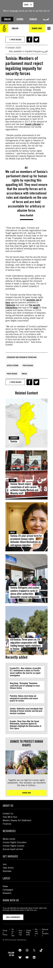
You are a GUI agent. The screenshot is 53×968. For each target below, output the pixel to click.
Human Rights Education (14, 842)
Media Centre (9, 839)
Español (20, 19)
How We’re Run (10, 817)
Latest (6, 878)
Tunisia (24, 374)
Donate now (26, 793)
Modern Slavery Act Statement (17, 820)
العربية (46, 19)
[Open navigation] (49, 28)
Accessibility (20, 933)
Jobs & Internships (13, 917)
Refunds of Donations (45, 932)
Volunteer (7, 871)
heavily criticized (33, 124)
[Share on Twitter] (36, 39)
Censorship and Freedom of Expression (21, 357)
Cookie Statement (28, 933)
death (35, 307)
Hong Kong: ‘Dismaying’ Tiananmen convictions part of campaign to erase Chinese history (25, 685)
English (7, 19)
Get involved (10, 856)
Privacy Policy (5, 933)
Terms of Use (12, 932)
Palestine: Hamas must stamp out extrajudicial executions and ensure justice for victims (24, 698)
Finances (7, 824)
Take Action (8, 867)
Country (14, 438)
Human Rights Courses (13, 845)
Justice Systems (12, 365)
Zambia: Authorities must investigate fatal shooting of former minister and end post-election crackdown (26, 711)
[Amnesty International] (4, 28)
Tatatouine (10, 305)
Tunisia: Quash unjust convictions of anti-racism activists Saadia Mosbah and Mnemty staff (24, 488)
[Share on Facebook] (29, 39)
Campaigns (8, 889)
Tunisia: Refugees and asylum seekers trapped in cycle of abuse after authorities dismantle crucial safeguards (24, 592)
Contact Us (8, 813)
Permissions (36, 932)
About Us (8, 805)
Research (7, 893)
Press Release (28, 365)
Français (33, 19)
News (12, 480)
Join (5, 864)
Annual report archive (13, 849)
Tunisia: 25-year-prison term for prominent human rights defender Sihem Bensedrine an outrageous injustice (26, 540)
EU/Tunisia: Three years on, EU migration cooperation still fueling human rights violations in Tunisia (25, 644)
